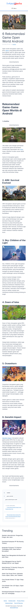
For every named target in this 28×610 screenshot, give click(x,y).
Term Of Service (18, 603)
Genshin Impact (7, 438)
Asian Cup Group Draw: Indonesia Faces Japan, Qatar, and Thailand (12, 574)
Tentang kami (11, 600)
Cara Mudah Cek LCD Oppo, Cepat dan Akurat (12, 586)
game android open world (11, 499)
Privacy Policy (20, 600)
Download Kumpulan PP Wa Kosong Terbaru (13, 542)
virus (21, 149)
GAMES (8, 492)
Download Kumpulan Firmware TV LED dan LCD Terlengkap (13, 592)
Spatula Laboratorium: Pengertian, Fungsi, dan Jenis (12, 536)
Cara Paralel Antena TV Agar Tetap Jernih (13, 580)
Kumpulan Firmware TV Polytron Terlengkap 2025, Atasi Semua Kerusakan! (12, 549)
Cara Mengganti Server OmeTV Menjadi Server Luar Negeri (11, 562)
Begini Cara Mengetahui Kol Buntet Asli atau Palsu (14, 556)
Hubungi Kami (9, 603)
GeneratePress (14, 607)
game (7, 50)
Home (5, 600)
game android (10, 496)
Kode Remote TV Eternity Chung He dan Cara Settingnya (13, 568)
